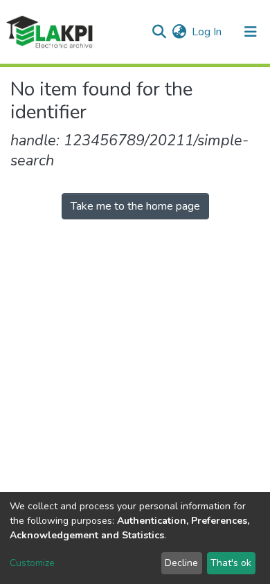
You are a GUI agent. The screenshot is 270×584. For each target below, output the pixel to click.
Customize (32, 562)
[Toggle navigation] (250, 32)
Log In (207, 31)
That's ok (230, 562)
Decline (181, 562)
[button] (179, 32)
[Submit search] (159, 32)
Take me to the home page (135, 206)
